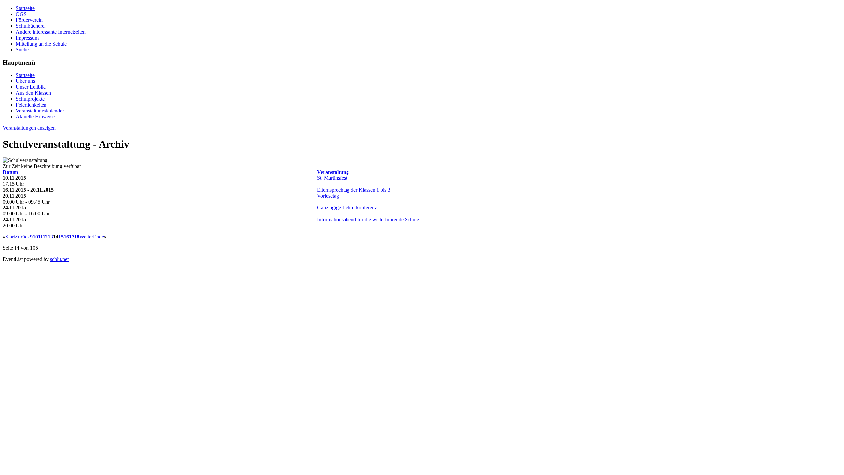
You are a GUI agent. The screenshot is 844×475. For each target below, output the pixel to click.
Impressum (27, 38)
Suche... (24, 49)
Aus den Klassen (33, 93)
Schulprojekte (30, 99)
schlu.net (59, 259)
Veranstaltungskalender (40, 110)
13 (50, 236)
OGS (21, 14)
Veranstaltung (333, 172)
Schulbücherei (30, 26)
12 (45, 236)
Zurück (22, 236)
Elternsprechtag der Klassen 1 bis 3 (353, 190)
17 (71, 236)
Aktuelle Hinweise (35, 116)
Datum (10, 172)
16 (66, 236)
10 (35, 236)
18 (76, 236)
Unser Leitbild (31, 87)
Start (10, 236)
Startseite (25, 8)
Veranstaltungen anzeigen (29, 128)
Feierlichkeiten (31, 105)
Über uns (25, 81)
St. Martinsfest (332, 178)
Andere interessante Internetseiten (51, 32)
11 (40, 236)
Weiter (86, 236)
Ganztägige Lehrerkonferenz (347, 207)
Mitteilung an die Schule (41, 44)
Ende (98, 236)
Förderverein (29, 20)
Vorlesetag (328, 196)
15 (61, 236)
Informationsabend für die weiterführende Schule (368, 219)
